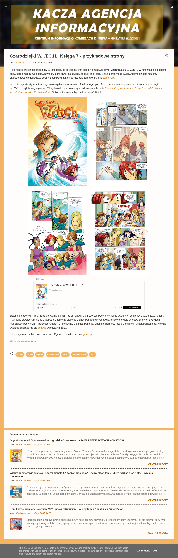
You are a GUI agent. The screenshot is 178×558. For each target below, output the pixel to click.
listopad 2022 (53, 354)
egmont (39, 354)
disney (30, 354)
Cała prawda (25, 92)
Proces (109, 88)
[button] (166, 55)
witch (92, 354)
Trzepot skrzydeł (143, 88)
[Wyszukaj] (172, 7)
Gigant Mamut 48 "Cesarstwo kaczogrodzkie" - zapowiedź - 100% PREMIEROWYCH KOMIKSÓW (67, 440)
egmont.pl (86, 334)
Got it (156, 551)
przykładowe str (79, 354)
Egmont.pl (108, 77)
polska (65, 354)
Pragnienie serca (123, 88)
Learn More (143, 551)
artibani (20, 354)
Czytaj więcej (158, 464)
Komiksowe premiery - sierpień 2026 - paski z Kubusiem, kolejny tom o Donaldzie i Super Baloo (66, 509)
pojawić (42, 327)
